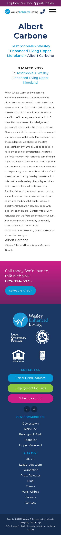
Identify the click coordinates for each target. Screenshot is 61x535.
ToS (7, 526)
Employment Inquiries (30, 388)
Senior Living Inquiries (30, 378)
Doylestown (30, 423)
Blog (30, 481)
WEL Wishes (30, 491)
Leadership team (30, 464)
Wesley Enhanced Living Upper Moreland (30, 78)
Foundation (30, 470)
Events (30, 486)
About (30, 459)
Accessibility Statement (37, 526)
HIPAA (22, 526)
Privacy (14, 526)
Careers (30, 497)
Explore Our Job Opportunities (30, 3)
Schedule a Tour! (30, 398)
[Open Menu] (52, 11)
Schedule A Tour (20, 290)
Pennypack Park (30, 434)
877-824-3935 (18, 281)
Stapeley (31, 440)
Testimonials (26, 73)
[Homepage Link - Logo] (21, 11)
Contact (30, 502)
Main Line (30, 429)
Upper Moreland (30, 445)
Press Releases (30, 475)
